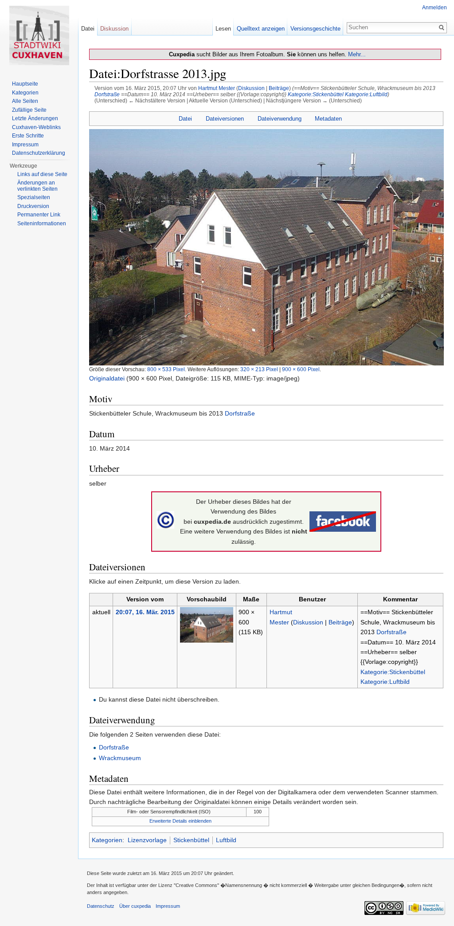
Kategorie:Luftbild (366, 94)
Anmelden (434, 7)
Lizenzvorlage (147, 840)
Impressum (25, 144)
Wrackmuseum (120, 757)
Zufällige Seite (29, 110)
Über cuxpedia (135, 906)
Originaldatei (107, 378)
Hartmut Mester (216, 88)
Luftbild (226, 840)
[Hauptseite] (39, 35)
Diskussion (251, 88)
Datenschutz (100, 906)
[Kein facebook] (342, 521)
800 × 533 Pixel (166, 369)
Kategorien (107, 840)
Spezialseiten (33, 197)
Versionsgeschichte (315, 28)
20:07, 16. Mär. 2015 (145, 612)
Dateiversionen (225, 118)
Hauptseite (25, 84)
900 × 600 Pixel (301, 369)
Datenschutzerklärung (38, 153)
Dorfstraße (107, 94)
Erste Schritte (28, 136)
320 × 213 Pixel (259, 369)
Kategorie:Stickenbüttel (316, 94)
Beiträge (279, 88)
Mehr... (357, 54)
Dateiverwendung (279, 118)
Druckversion (33, 206)
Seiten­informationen (41, 223)
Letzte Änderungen (35, 118)
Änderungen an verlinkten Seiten (37, 186)
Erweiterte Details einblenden (180, 821)
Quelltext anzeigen (261, 28)
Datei (185, 118)
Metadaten (328, 118)
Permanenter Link (38, 215)
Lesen (223, 28)
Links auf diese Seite (42, 174)
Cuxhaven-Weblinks (36, 127)
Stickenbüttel (191, 840)
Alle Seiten (25, 101)
